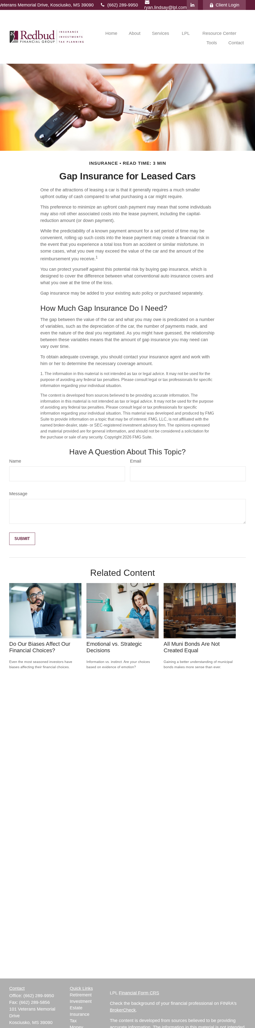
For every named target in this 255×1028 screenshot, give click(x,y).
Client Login (227, 4)
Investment (81, 1001)
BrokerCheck (123, 1010)
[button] (111, 33)
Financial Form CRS (139, 992)
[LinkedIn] (192, 5)
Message (18, 493)
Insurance (79, 1014)
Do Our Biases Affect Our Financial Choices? (39, 647)
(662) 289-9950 (122, 4)
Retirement (81, 994)
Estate (76, 1007)
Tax (73, 1020)
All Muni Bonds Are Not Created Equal (192, 647)
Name (15, 461)
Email (135, 461)
